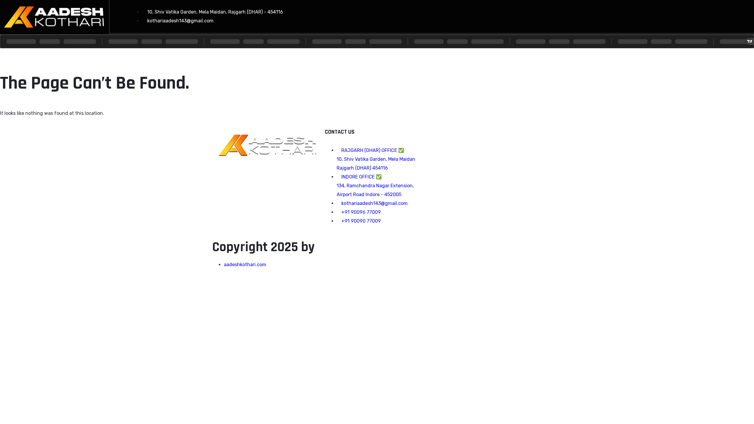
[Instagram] (681, 15)
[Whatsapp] (723, 15)
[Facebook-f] (660, 15)
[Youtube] (702, 15)
